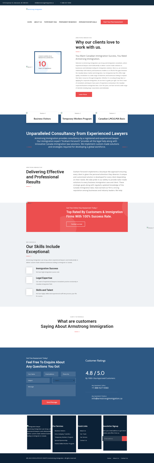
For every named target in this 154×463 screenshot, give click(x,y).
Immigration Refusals (88, 22)
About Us (38, 22)
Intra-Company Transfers (62, 434)
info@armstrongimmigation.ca (107, 398)
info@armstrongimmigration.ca (44, 3)
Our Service (83, 437)
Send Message (52, 402)
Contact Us (83, 440)
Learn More (83, 94)
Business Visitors (42, 118)
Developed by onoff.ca (40, 458)
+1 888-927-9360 (100, 388)
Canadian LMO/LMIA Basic (111, 118)
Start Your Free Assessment (113, 22)
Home (29, 22)
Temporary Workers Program (77, 118)
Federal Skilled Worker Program (64, 443)
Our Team (83, 434)
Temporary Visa (50, 22)
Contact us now (76, 224)
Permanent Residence (68, 22)
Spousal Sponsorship (61, 440)
